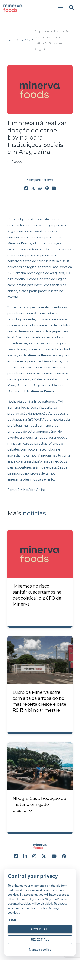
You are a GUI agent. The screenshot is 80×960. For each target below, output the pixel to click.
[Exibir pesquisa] (71, 7)
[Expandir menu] (60, 7)
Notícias (25, 40)
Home (11, 40)
